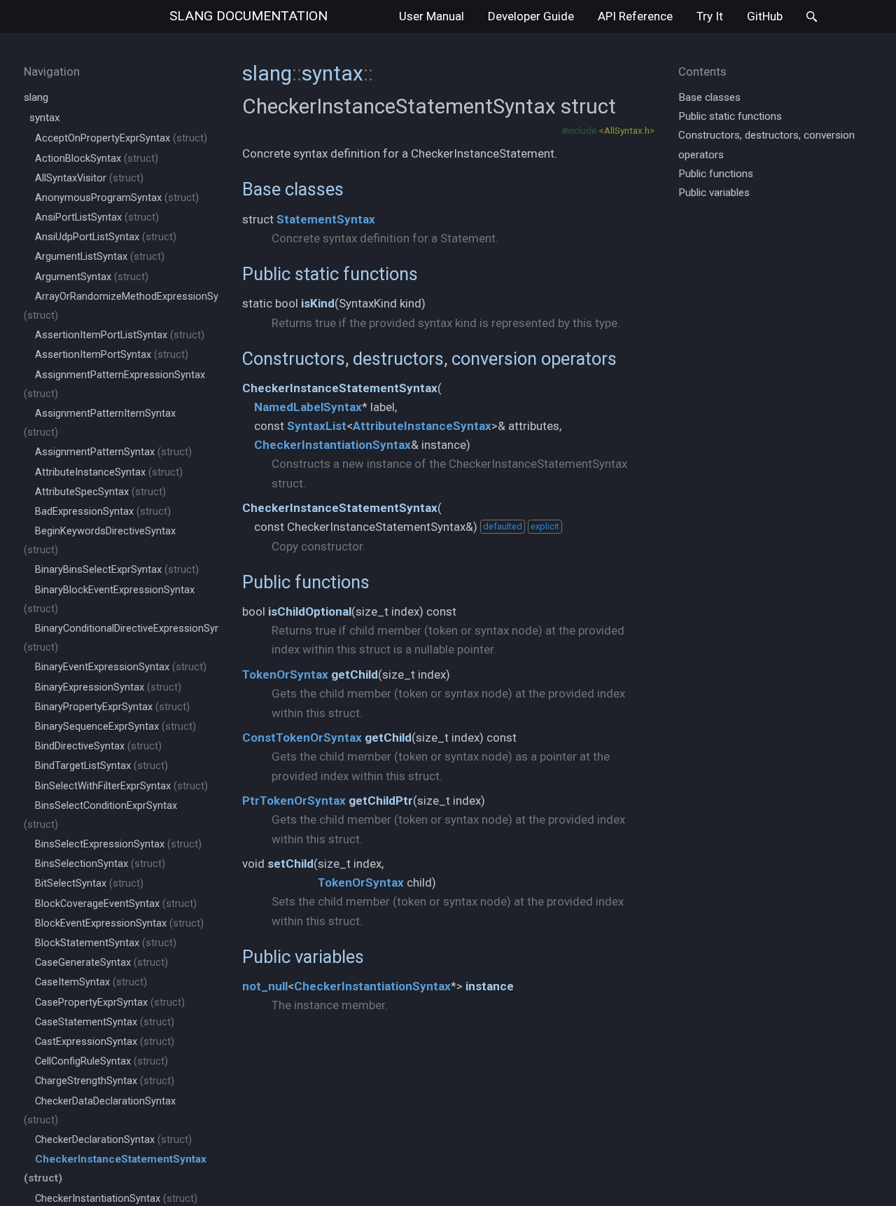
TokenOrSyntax (285, 674)
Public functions (306, 581)
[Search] (811, 16)
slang (248, 16)
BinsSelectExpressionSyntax (118, 844)
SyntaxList (316, 426)
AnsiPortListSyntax (97, 217)
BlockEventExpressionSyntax (119, 923)
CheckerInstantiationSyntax (116, 1199)
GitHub (765, 16)
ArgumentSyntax (91, 277)
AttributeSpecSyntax (100, 492)
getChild (354, 674)
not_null (265, 986)
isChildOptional (309, 611)
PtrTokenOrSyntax (294, 800)
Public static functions (330, 273)
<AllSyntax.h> (626, 130)
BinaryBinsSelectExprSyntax (117, 570)
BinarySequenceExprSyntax (115, 727)
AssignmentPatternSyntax (113, 452)
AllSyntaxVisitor (89, 178)
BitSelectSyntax (89, 883)
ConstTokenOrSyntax (302, 737)
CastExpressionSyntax (104, 1042)
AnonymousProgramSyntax (117, 198)
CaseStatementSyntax (104, 1022)
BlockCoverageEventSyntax (116, 904)
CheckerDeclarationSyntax (113, 1140)
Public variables (303, 956)
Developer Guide (531, 16)
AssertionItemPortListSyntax (119, 335)
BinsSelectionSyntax (100, 864)
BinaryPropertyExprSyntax (112, 707)
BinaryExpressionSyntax (108, 687)
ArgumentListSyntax (99, 257)
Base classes (293, 189)
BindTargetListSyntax (101, 766)
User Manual (431, 16)
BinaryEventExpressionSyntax (120, 667)
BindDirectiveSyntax (98, 746)
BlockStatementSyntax (105, 943)
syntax (44, 117)
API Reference (635, 16)
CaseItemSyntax (91, 982)
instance (489, 986)
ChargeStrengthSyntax (104, 1081)
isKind (318, 303)
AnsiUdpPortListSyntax (105, 237)
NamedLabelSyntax (308, 407)
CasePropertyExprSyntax (110, 1003)
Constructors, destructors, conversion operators (429, 358)
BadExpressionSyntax (103, 512)
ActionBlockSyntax (96, 159)
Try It (709, 16)
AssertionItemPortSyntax (111, 355)
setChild (290, 864)
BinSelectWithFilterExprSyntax (121, 786)
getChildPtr (381, 800)
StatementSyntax (325, 219)
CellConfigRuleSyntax (101, 1061)
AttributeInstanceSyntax (109, 472)
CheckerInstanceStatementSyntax (340, 388)
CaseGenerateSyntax (101, 963)
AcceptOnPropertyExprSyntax (121, 138)
